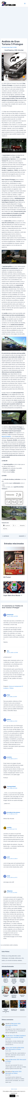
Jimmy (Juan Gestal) (10, 1047)
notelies (9, 827)
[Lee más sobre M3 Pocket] (13, 560)
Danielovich (10, 614)
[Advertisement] (14, 22)
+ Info (17, 1096)
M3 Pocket (7, 577)
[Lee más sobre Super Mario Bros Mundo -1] (13, 587)
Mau (6, 1035)
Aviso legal (14, 1089)
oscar (8, 875)
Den (8, 651)
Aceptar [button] (12, 1095)
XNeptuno (10, 891)
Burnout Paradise (6, 436)
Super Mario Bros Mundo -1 (12, 595)
